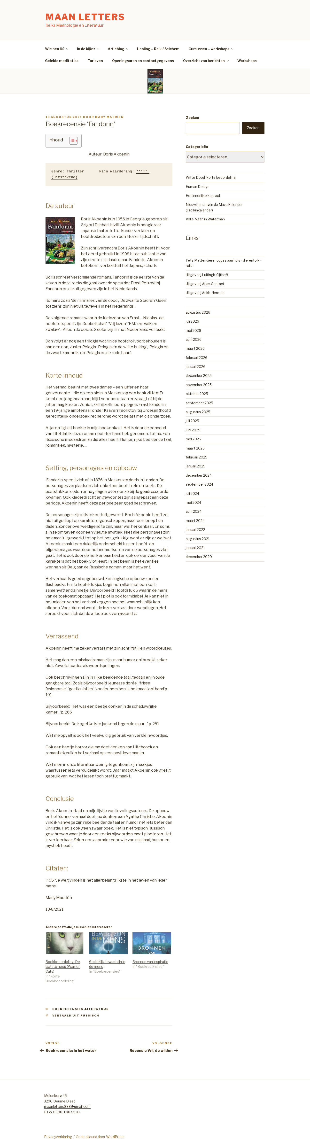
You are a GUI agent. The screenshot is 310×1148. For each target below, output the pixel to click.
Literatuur (97, 1009)
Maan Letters (85, 17)
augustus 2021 (197, 539)
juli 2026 (192, 321)
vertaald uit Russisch (76, 1015)
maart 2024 (195, 521)
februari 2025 (196, 457)
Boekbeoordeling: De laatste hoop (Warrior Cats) (63, 966)
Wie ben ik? (54, 49)
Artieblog (116, 49)
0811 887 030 (69, 1112)
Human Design (197, 187)
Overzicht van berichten (204, 61)
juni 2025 (193, 430)
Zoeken (192, 118)
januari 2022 (195, 529)
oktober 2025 (197, 394)
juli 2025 (192, 421)
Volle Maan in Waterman (205, 219)
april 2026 (194, 339)
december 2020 (199, 557)
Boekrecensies (68, 1009)
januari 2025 (195, 466)
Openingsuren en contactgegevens (143, 61)
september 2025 (199, 403)
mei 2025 (193, 439)
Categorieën (197, 147)
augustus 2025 (198, 412)
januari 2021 (195, 548)
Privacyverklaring (58, 1137)
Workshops (247, 61)
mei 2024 (193, 502)
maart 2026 (195, 348)
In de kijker (86, 49)
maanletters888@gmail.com (67, 1106)
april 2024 (194, 511)
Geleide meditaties (61, 61)
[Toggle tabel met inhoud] (71, 141)
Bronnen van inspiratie (150, 962)
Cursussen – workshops (209, 49)
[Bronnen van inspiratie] (151, 943)
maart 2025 (195, 448)
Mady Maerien (109, 117)
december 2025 (199, 375)
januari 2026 (195, 367)
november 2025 (199, 385)
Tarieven (95, 61)
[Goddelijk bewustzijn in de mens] (108, 943)
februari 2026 (196, 358)
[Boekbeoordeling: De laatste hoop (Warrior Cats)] (65, 943)
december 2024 (199, 475)
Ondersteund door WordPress (100, 1137)
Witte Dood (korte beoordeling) (211, 177)
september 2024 (199, 484)
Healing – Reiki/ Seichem (158, 49)
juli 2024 (192, 493)
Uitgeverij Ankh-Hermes (205, 293)
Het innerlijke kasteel (203, 196)
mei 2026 (193, 330)
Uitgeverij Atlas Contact (205, 284)
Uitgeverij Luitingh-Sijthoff (207, 275)
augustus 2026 (198, 312)
